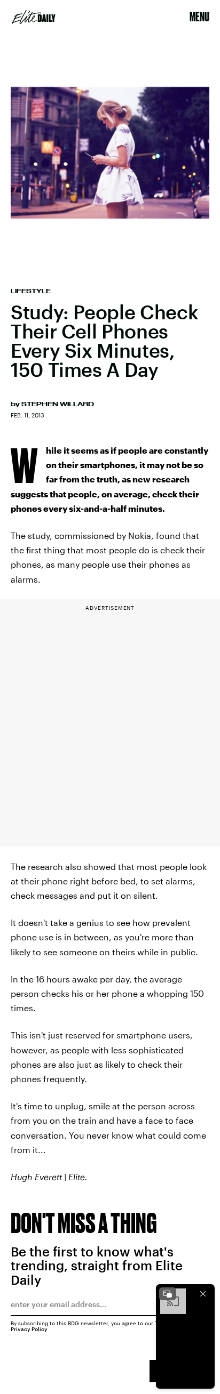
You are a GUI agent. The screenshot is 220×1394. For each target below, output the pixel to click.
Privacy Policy (29, 1329)
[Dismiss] (202, 1293)
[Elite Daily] (34, 17)
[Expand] (167, 1293)
